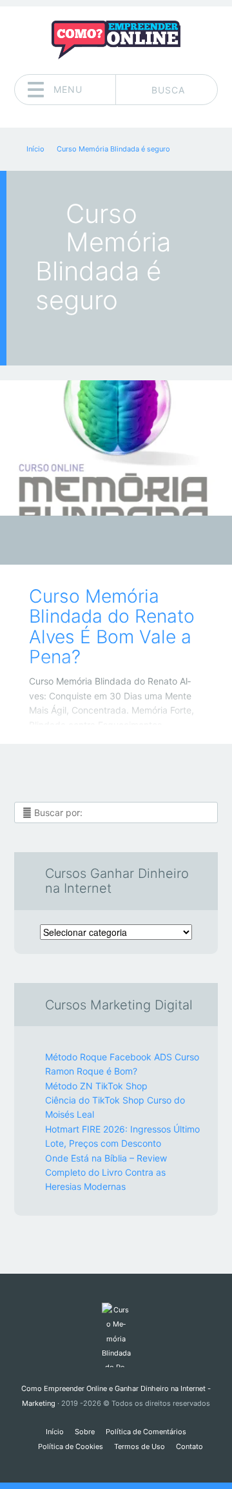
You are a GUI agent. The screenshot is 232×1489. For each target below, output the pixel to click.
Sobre (85, 1431)
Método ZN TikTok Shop (96, 1085)
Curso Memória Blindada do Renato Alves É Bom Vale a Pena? (112, 626)
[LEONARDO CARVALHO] (140, 541)
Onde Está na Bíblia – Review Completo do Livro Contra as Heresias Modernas (106, 1172)
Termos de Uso (139, 1446)
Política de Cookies (70, 1446)
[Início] (115, 1335)
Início (55, 1431)
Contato (189, 1446)
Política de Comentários (146, 1431)
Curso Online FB (106, 544)
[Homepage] (116, 40)
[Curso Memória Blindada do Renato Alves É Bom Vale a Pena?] (116, 448)
